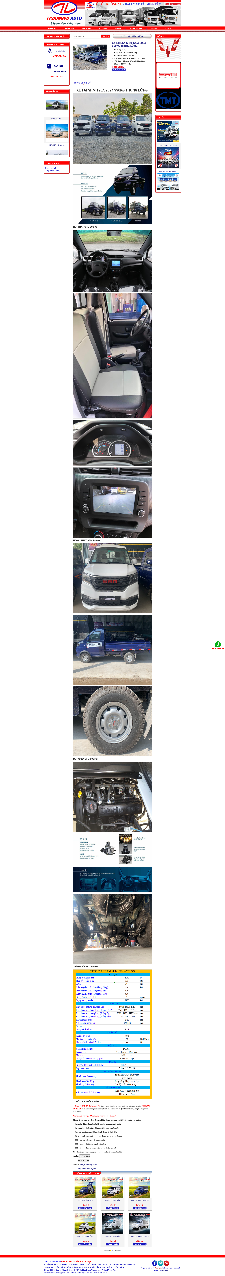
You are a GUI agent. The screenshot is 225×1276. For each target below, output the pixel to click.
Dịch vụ (118, 29)
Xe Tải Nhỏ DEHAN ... (56, 138)
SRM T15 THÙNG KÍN (112, 1200)
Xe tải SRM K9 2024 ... (56, 112)
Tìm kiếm (105, 36)
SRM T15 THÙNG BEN (85, 1200)
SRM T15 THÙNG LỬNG (85, 1236)
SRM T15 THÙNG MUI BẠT (140, 1200)
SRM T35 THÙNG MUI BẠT (140, 1236)
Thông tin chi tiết (82, 82)
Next (178, 14)
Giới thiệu (69, 29)
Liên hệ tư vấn (119, 70)
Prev (88, 14)
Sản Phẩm (86, 29)
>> (119, 1250)
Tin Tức (154, 29)
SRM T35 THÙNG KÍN (112, 1236)
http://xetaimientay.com (87, 1169)
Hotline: (126, 36)
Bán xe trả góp (136, 29)
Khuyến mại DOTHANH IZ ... (168, 165)
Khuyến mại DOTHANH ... (168, 139)
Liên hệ (168, 29)
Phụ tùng (103, 29)
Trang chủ (52, 29)
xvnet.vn (165, 1271)
